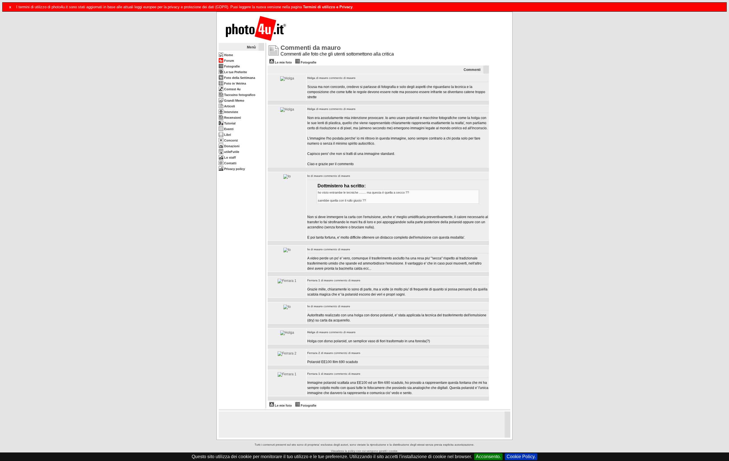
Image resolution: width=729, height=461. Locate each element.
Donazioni (231, 146)
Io (308, 175)
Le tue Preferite (235, 72)
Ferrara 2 (313, 353)
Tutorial (229, 123)
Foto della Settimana (239, 77)
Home (228, 55)
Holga (311, 77)
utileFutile (231, 151)
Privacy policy (234, 169)
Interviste (230, 112)
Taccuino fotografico (239, 95)
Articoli (229, 106)
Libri (227, 134)
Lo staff (229, 157)
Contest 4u (232, 89)
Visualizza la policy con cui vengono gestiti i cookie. (364, 450)
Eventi (228, 129)
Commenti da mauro (310, 47)
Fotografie (231, 66)
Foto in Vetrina (234, 83)
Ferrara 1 (313, 280)
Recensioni (232, 117)
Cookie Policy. (521, 456)
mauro (323, 77)
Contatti (229, 163)
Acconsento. (488, 456)
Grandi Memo (233, 100)
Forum (228, 60)
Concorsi (230, 140)
